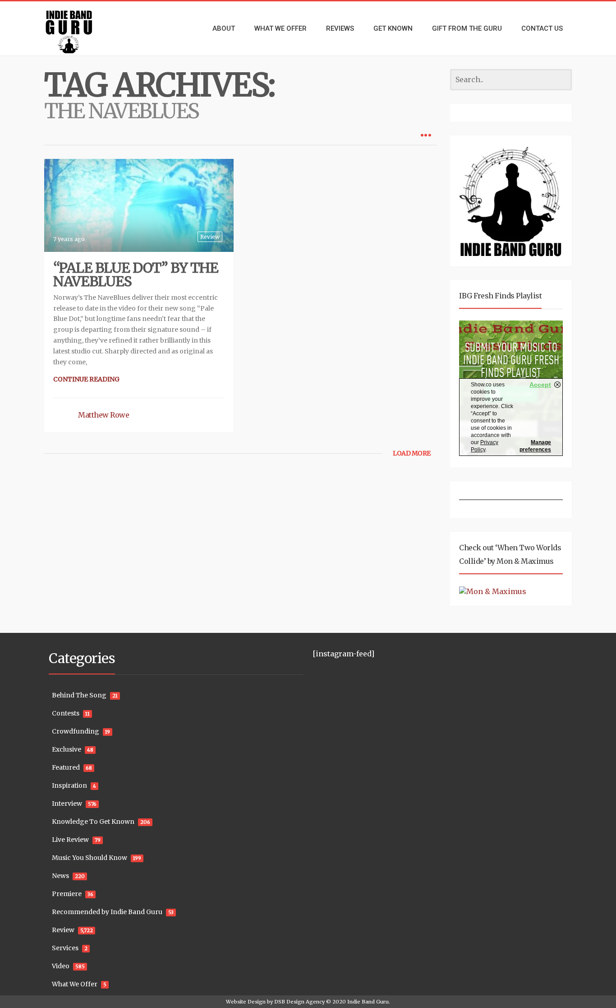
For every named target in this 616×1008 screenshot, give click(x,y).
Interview (67, 803)
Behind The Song (79, 695)
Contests (65, 713)
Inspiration (69, 785)
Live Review (70, 840)
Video (60, 966)
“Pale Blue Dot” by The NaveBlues (135, 274)
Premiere (67, 894)
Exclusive (66, 749)
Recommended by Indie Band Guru (107, 912)
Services (65, 948)
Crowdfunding (75, 731)
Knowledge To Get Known (93, 822)
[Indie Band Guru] (82, 28)
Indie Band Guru (368, 1002)
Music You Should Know (89, 858)
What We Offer (74, 984)
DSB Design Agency (299, 1002)
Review (210, 236)
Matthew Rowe (103, 414)
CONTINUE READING (86, 379)
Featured (66, 767)
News (60, 876)
